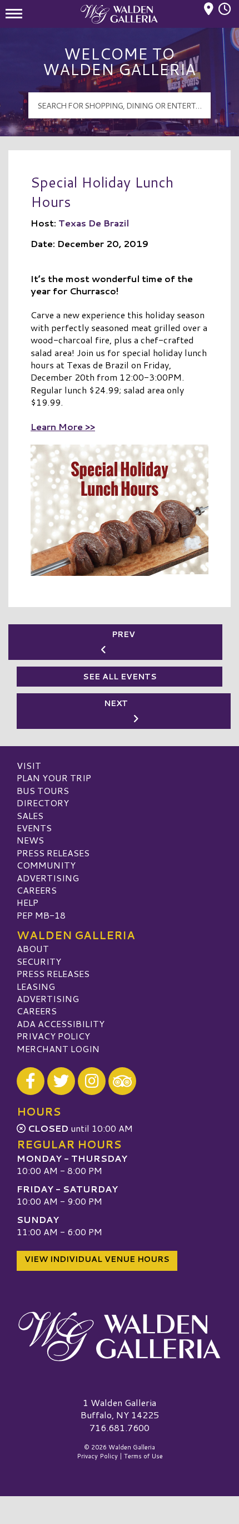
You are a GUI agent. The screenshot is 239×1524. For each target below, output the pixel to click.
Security (39, 961)
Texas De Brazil (93, 222)
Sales (30, 815)
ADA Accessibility (60, 1023)
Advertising (48, 877)
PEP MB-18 (41, 915)
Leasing (36, 986)
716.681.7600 (119, 1428)
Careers (37, 890)
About (33, 948)
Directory (43, 802)
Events (34, 827)
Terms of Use (143, 1456)
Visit (29, 765)
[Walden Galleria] (119, 1336)
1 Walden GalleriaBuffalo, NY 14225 (120, 1408)
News (30, 839)
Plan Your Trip (54, 777)
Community (46, 865)
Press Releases (53, 852)
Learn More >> (63, 426)
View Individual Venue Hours (97, 1259)
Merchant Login (58, 1048)
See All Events (120, 676)
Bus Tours (43, 790)
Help (27, 902)
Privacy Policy (53, 1035)
